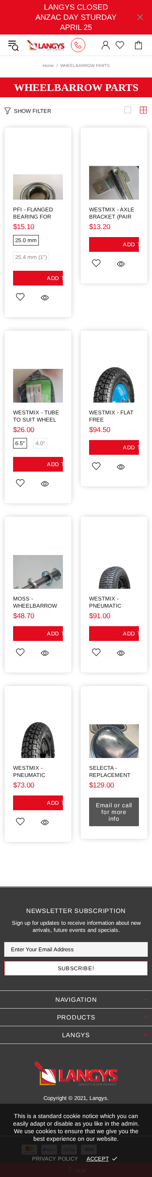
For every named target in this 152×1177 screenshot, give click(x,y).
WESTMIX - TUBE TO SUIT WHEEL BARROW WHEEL (36, 416)
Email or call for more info (114, 812)
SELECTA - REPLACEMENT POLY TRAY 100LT (112, 772)
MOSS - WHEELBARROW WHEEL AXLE (35, 602)
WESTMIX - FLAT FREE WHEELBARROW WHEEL (111, 416)
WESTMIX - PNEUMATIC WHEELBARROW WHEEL (111, 602)
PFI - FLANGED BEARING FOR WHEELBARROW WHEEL (35, 213)
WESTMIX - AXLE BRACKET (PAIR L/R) (111, 213)
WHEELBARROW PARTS (76, 87)
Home (48, 65)
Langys (46, 45)
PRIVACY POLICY (55, 1159)
